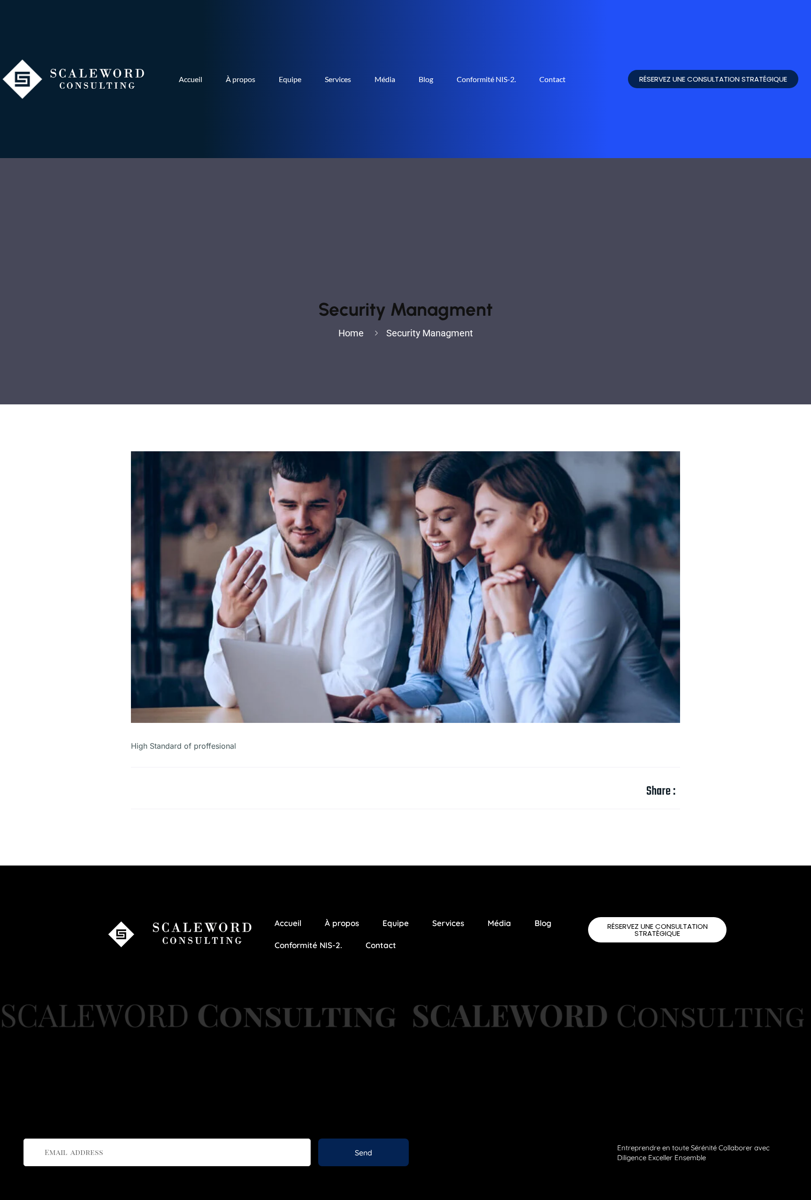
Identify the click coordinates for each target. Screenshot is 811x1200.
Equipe (290, 79)
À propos (240, 79)
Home (353, 333)
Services (338, 79)
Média (385, 79)
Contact (552, 79)
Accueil (190, 79)
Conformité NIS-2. (486, 79)
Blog (426, 79)
